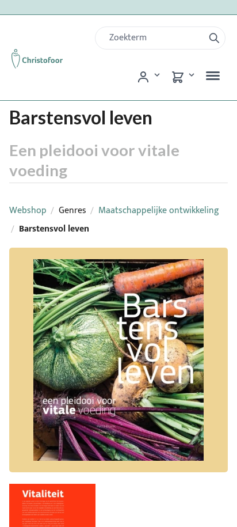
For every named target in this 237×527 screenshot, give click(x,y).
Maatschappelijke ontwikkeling (158, 210)
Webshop (28, 210)
